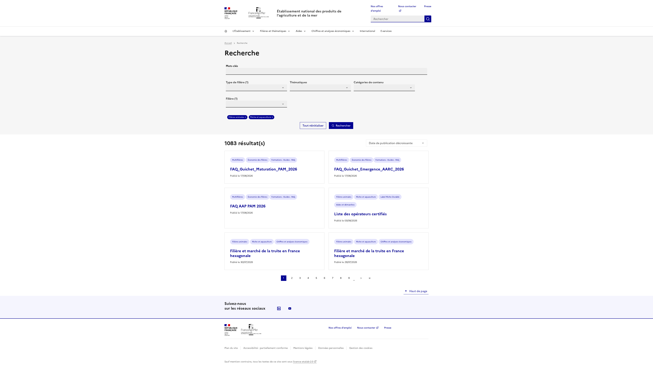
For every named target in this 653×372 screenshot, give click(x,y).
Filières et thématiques (273, 31)
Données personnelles (331, 348)
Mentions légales (303, 348)
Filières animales (236, 117)
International (367, 31)
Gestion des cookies (360, 348)
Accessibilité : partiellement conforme (265, 348)
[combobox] (256, 87)
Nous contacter (366, 328)
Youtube (290, 308)
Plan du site (231, 348)
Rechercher (427, 19)
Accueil (226, 31)
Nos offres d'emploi (340, 328)
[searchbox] (230, 88)
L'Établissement (241, 31)
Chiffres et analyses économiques (331, 31)
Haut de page (418, 291)
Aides (299, 31)
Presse (427, 6)
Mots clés (232, 66)
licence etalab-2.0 (303, 361)
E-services (386, 31)
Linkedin (279, 308)
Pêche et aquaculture (260, 117)
